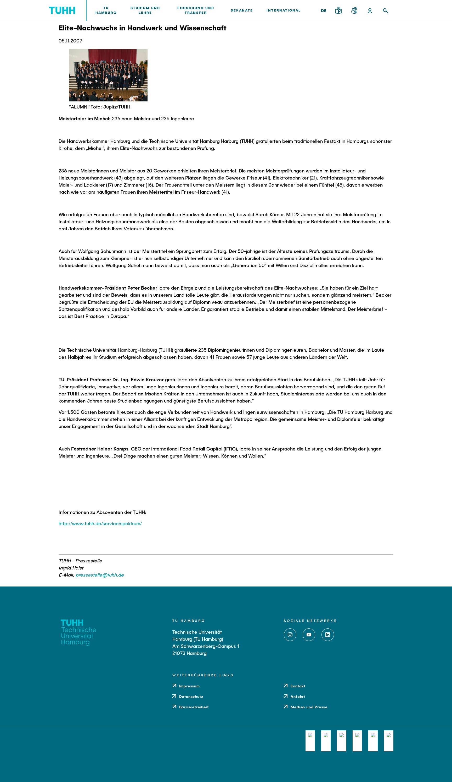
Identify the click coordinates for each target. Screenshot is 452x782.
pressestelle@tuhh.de (100, 575)
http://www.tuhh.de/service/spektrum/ (100, 523)
